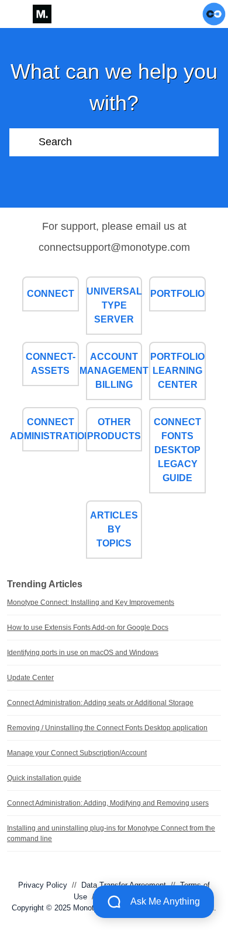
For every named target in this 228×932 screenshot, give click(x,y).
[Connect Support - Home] (42, 14)
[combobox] (129, 142)
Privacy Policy (42, 885)
